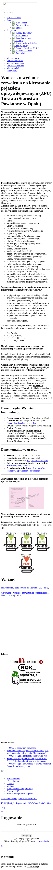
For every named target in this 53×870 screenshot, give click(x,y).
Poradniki (20, 53)
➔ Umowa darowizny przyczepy (21, 748)
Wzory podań (13, 68)
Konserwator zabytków (26, 43)
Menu (10, 20)
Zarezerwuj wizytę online (18, 465)
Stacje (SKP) (21, 45)
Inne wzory (12, 70)
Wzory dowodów (23, 33)
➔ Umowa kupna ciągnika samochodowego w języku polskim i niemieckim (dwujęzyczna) (27, 751)
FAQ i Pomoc (13, 781)
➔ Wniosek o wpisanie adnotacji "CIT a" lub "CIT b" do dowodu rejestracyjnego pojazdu (27, 759)
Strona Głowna (13, 778)
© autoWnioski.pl (9, 798)
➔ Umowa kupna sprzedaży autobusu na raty (27, 756)
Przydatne (11, 30)
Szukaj (18, 28)
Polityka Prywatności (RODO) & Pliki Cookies (29, 803)
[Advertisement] (26, 155)
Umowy (10, 783)
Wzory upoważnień (15, 63)
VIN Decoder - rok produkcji (20, 788)
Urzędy (19, 40)
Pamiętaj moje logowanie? (28, 838)
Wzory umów (13, 58)
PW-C (4, 803)
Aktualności (21, 22)
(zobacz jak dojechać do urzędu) (21, 423)
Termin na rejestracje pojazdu (20, 793)
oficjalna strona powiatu (37, 460)
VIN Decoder (21, 35)
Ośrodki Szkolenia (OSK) (27, 48)
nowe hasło (44, 841)
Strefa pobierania (23, 25)
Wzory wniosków (15, 60)
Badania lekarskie (23, 50)
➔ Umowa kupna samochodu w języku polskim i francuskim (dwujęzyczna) (29, 765)
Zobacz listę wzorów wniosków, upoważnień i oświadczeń (26, 469)
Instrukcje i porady (24, 38)
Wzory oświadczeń (15, 65)
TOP (3, 808)
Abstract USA (13, 791)
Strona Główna (14, 17)
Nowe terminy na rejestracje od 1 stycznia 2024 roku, (25, 587)
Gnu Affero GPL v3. (28, 798)
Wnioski (10, 786)
